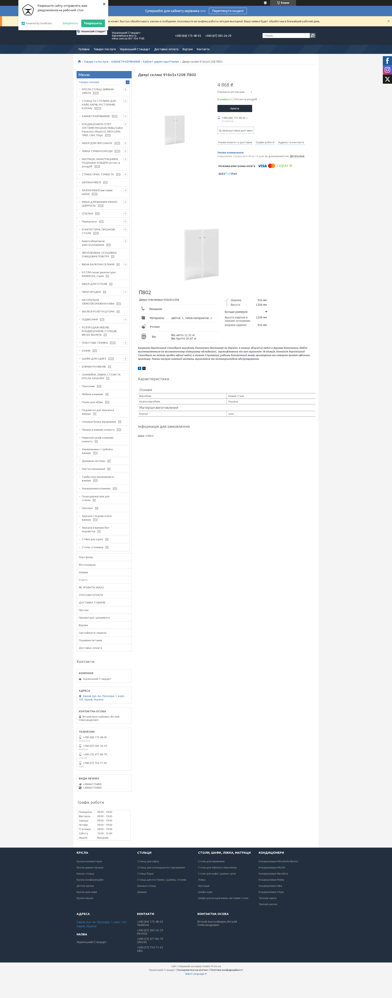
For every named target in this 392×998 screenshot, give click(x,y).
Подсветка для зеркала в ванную (98, 412)
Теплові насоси (268, 904)
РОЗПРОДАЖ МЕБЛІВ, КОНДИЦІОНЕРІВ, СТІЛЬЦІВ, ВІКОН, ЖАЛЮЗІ (99, 331)
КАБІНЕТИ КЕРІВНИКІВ (125, 61)
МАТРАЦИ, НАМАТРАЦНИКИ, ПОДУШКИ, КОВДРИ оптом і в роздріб (101, 163)
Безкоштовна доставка (238, 130)
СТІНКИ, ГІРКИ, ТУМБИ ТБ (98, 174)
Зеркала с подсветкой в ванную (97, 518)
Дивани (142, 891)
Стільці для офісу (148, 861)
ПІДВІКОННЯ (90, 319)
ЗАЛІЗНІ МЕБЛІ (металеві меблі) (97, 192)
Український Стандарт (135, 49)
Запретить (70, 23)
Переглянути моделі (228, 11)
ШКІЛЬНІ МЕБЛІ (91, 182)
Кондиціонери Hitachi (272, 867)
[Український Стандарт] (92, 35)
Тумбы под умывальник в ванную (98, 478)
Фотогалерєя (87, 564)
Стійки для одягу (92, 539)
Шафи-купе (205, 891)
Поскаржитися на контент (193, 970)
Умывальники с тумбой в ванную (97, 451)
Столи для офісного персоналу (217, 867)
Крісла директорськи (90, 867)
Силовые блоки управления (99, 421)
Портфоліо (86, 557)
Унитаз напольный (93, 468)
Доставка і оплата (166, 49)
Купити (235, 108)
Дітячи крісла (85, 885)
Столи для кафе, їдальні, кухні (217, 873)
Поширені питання (90, 640)
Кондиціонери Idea (270, 885)
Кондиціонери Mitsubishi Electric (278, 861)
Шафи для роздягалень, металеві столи (223, 898)
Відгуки (188, 49)
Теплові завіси (267, 898)
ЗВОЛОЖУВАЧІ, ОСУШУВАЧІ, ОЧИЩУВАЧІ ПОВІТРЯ (99, 254)
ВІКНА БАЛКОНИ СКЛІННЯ (98, 264)
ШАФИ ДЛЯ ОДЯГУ (94, 358)
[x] (144, 369)
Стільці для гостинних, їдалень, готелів (161, 879)
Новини (83, 572)
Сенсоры (87, 508)
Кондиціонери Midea (271, 879)
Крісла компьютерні (89, 861)
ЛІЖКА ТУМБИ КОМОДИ (97, 151)
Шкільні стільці (146, 885)
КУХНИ (86, 350)
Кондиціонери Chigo (271, 891)
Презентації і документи (94, 617)
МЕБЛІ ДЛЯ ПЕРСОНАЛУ (97, 143)
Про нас (84, 610)
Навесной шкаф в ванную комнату (98, 439)
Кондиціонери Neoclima (273, 873)
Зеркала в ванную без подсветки (95, 529)
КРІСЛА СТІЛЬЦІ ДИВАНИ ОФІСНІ (98, 91)
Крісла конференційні (90, 879)
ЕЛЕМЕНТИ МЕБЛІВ (94, 366)
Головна (84, 49)
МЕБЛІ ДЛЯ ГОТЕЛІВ (94, 283)
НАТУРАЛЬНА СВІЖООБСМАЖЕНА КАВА (98, 301)
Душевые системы (93, 460)
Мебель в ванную (92, 394)
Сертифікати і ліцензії (93, 632)
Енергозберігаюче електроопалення (93, 243)
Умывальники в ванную (96, 488)
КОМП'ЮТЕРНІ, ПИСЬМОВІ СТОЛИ (98, 231)
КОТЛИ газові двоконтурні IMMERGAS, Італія (99, 274)
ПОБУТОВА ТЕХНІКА (95, 342)
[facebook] (139, 369)
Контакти (203, 49)
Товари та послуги (96, 61)
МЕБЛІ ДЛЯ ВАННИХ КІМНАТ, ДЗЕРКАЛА (100, 203)
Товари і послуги (105, 49)
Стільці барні (145, 873)
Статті (83, 579)
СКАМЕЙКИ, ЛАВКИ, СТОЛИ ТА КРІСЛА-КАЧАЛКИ (101, 376)
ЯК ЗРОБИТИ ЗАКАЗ (91, 587)
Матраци (203, 885)
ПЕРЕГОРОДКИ (91, 291)
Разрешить (93, 23)
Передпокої (89, 221)
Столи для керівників (211, 861)
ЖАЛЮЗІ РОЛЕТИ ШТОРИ (98, 311)
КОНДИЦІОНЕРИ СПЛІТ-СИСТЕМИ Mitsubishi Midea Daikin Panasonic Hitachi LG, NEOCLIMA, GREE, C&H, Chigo (102, 130)
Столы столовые (92, 547)
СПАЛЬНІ (87, 213)
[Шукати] (312, 35)
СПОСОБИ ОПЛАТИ (91, 594)
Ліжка (201, 879)
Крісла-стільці (85, 873)
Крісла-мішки (85, 898)
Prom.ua (216, 966)
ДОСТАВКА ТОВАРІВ (92, 602)
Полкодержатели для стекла (95, 498)
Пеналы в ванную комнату (98, 429)
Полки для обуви (92, 402)
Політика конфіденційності (226, 970)
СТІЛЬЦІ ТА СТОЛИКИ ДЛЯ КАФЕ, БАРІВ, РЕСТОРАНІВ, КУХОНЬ (99, 104)
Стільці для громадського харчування (161, 867)
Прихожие (88, 386)
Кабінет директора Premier (161, 61)
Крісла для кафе (87, 891)
